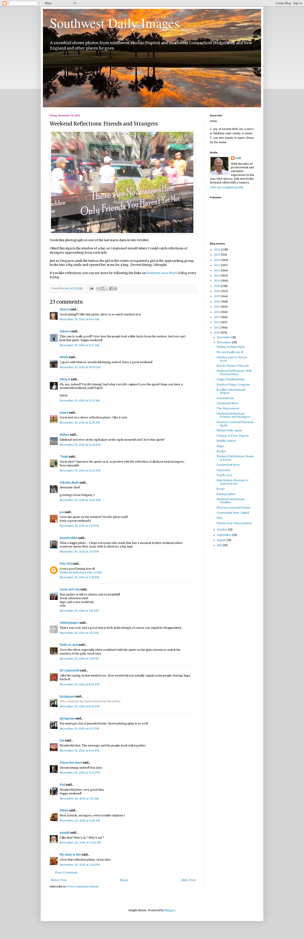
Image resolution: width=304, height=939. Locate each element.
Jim (62, 740)
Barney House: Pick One (233, 365)
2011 (217, 327)
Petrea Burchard (71, 762)
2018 (217, 291)
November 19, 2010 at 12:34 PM (80, 470)
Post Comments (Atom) (82, 886)
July (220, 545)
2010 (217, 332)
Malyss (64, 434)
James (64, 412)
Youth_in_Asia (69, 644)
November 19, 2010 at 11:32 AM (80, 400)
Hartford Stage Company (233, 384)
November (224, 342)
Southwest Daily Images (114, 23)
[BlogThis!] (102, 288)
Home (124, 880)
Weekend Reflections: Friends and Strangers (233, 415)
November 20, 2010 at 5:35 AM (79, 798)
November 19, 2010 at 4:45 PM (79, 633)
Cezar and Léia (70, 589)
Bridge (221, 451)
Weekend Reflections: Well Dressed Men (234, 372)
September (224, 535)
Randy (64, 357)
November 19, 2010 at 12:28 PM (80, 444)
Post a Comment (66, 872)
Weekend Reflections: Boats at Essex (235, 458)
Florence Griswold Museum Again (235, 423)
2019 (217, 286)
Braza (221, 488)
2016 (217, 301)
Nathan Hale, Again (229, 430)
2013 (217, 317)
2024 (217, 260)
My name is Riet (70, 854)
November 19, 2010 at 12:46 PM (80, 500)
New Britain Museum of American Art (232, 482)
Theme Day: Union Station (234, 523)
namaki (65, 832)
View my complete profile (226, 187)
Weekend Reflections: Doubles (231, 500)
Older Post (188, 880)
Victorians (223, 470)
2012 (217, 322)
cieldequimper (69, 622)
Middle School (226, 440)
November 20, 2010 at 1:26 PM (80, 864)
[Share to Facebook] (111, 288)
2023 (217, 265)
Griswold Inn (225, 398)
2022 (217, 270)
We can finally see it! (230, 352)
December (224, 337)
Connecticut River (228, 464)
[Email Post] (91, 288)
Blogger (169, 910)
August (222, 540)
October (222, 529)
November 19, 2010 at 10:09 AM (80, 367)
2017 (217, 296)
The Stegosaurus (228, 408)
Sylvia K (65, 379)
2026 (217, 249)
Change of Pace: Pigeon (233, 435)
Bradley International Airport (231, 391)
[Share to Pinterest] (115, 288)
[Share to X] (107, 288)
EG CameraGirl (69, 670)
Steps (220, 446)
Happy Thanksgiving (231, 379)
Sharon (64, 309)
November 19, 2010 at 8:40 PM (79, 684)
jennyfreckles (69, 537)
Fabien (64, 810)
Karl (62, 784)
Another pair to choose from (232, 359)
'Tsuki (64, 456)
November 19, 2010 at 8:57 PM (79, 728)
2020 (217, 280)
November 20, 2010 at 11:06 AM (80, 842)
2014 (217, 312)
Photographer (226, 494)
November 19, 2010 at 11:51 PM (80, 772)
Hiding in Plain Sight (230, 346)
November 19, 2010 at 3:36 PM (79, 610)
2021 (217, 275)
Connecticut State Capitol (233, 512)
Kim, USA (66, 563)
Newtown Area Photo (162, 273)
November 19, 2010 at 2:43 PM (79, 551)
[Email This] (98, 288)
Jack (238, 158)
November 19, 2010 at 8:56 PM (79, 706)
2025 (217, 254)
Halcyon (65, 331)
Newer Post (59, 880)
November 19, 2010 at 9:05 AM (79, 345)
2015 (217, 306)
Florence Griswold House (234, 507)
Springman (67, 696)
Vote (219, 517)
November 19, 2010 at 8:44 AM (79, 319)
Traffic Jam (224, 475)
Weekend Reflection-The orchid (81, 572)
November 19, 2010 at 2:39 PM (79, 525)
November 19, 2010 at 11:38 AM (80, 422)
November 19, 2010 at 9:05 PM (79, 750)
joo (62, 512)
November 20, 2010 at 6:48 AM (80, 820)
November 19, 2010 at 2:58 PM (79, 577)
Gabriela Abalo (69, 482)
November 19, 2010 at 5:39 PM (79, 658)
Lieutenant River (228, 403)
